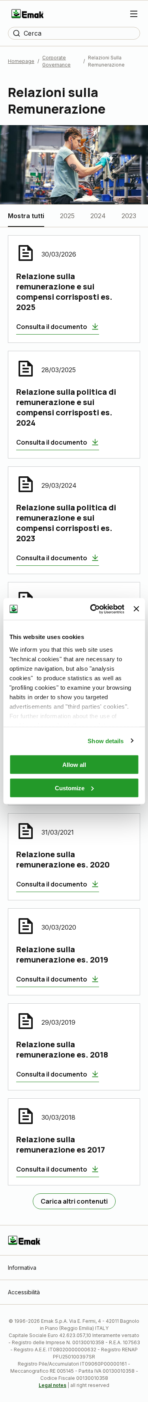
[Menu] (133, 14)
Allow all (74, 764)
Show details (106, 740)
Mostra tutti (26, 216)
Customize (69, 787)
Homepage (21, 61)
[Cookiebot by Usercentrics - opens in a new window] (93, 609)
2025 (67, 216)
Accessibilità (24, 1292)
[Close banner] (136, 609)
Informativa (22, 1267)
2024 (98, 216)
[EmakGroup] (27, 14)
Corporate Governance (56, 61)
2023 (129, 216)
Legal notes (52, 1385)
